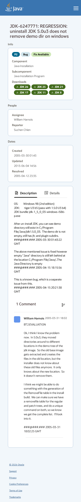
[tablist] (40, 193)
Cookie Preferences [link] (18, 483)
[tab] (26, 193)
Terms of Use (15, 490)
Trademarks (15, 496)
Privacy (13, 477)
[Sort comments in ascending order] (63, 305)
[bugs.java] (14, 7)
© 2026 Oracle (16, 464)
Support (13, 471)
